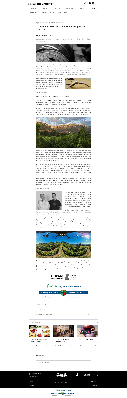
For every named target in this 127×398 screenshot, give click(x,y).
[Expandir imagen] (61, 276)
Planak (65, 12)
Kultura (52, 12)
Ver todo (96, 322)
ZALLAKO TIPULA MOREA (86, 339)
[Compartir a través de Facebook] (37, 309)
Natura (59, 12)
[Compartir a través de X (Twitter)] (40, 309)
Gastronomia (43, 12)
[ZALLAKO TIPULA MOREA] (87, 331)
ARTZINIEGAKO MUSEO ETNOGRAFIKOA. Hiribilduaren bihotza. (62, 340)
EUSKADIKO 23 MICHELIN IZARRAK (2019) (39, 340)
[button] (96, 12)
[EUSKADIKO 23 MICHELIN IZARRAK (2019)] (39, 331)
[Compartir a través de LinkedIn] (44, 309)
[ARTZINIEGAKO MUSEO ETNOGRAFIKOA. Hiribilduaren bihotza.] (63, 331)
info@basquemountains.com (61, 382)
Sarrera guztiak (33, 12)
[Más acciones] (90, 23)
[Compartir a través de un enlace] (48, 309)
